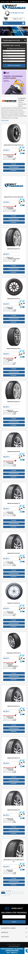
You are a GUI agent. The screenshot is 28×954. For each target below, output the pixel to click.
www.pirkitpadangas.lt (14, 946)
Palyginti (13, 170)
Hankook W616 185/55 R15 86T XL (14, 653)
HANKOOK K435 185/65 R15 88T (13, 451)
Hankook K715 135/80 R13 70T (13, 603)
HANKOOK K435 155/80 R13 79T (13, 503)
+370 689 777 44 (16, 13)
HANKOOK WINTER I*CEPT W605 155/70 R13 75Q (13, 145)
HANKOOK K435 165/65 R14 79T (13, 810)
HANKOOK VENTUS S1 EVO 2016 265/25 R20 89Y (13, 197)
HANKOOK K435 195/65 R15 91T (13, 706)
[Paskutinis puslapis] (8, 895)
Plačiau (14, 164)
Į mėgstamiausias (14, 167)
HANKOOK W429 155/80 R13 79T (13, 248)
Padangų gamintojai (18, 30)
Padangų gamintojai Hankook (16, 48)
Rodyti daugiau (5, 120)
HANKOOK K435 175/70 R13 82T (13, 553)
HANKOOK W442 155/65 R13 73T (13, 298)
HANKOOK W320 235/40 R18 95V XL (14, 348)
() (3, 1)
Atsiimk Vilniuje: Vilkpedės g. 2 (19, 1)
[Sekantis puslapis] (3, 895)
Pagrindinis (5, 30)
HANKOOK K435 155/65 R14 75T (13, 758)
